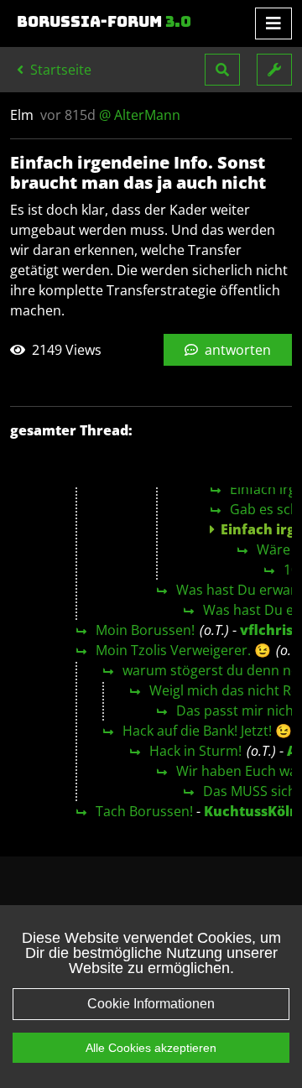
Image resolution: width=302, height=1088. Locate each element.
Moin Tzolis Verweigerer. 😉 (183, 650)
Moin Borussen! (145, 630)
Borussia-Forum (104, 21)
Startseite (59, 69)
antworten (236, 350)
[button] (222, 70)
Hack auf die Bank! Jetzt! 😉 (207, 730)
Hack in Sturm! (195, 751)
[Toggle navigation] (273, 23)
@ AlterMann (139, 115)
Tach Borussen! (144, 811)
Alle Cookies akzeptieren (151, 1047)
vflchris (266, 630)
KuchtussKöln (251, 811)
